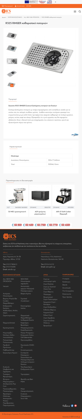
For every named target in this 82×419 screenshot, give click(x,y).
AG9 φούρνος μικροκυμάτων (40, 212)
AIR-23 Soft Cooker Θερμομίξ (63, 212)
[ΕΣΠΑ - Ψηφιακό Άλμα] (38, 2)
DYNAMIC (33, 207)
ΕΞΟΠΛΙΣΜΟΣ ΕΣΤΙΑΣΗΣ (15, 17)
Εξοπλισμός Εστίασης (11, 414)
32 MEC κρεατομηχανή (17, 211)
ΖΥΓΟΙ (46, 275)
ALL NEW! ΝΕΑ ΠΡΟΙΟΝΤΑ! (31, 17)
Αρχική (4, 17)
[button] (11, 30)
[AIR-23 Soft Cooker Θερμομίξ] (63, 196)
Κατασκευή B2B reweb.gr (71, 417)
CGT (8, 207)
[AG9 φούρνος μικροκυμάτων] (40, 196)
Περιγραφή (12, 99)
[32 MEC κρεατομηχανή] (17, 196)
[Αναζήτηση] (80, 11)
